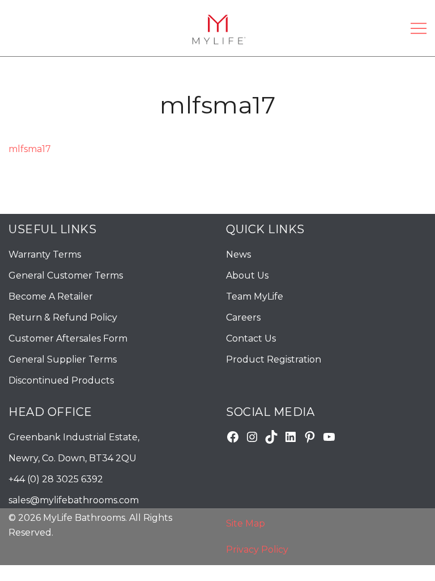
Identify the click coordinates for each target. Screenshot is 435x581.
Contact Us (251, 338)
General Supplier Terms (62, 359)
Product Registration (273, 359)
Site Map (245, 523)
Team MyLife (254, 296)
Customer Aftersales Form (67, 338)
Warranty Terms (44, 254)
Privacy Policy (257, 549)
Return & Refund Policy (62, 317)
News (238, 254)
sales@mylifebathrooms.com (73, 500)
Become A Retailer (50, 296)
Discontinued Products (61, 380)
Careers (243, 317)
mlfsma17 (29, 149)
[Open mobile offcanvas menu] (419, 28)
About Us (247, 275)
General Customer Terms (65, 275)
